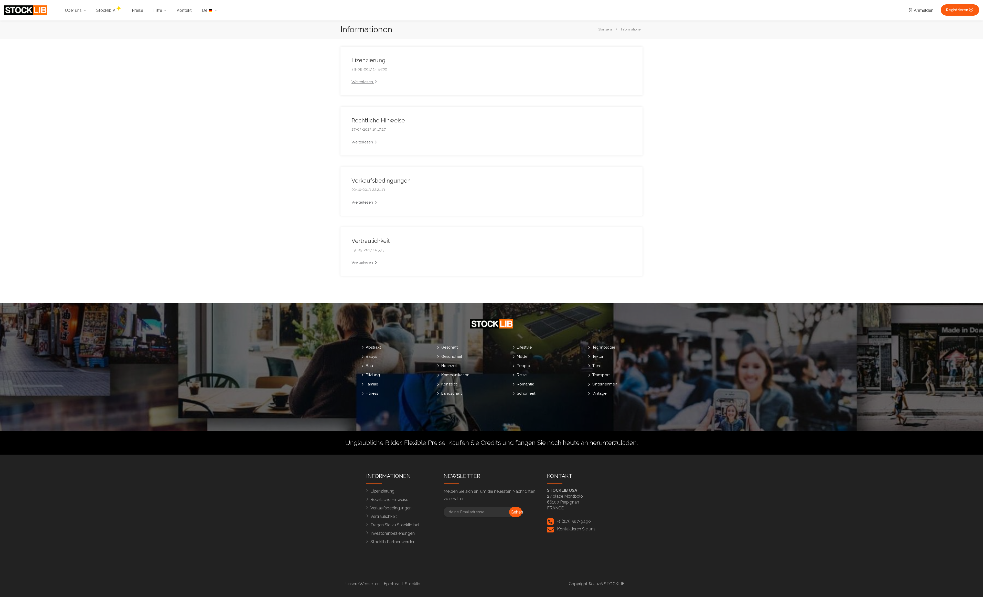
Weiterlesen (362, 82)
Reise (522, 375)
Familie (372, 384)
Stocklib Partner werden (392, 541)
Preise (137, 10)
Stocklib (412, 583)
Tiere (596, 365)
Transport (601, 375)
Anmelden (923, 10)
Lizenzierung (368, 60)
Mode (522, 356)
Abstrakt (373, 347)
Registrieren (957, 10)
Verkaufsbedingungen (381, 180)
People (523, 365)
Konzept (449, 384)
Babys (371, 356)
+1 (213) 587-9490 (574, 521)
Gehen (516, 512)
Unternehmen (604, 384)
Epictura (391, 583)
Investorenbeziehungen (392, 533)
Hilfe (157, 10)
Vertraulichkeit (370, 240)
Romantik (525, 384)
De (205, 10)
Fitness (372, 393)
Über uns (73, 10)
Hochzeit (449, 365)
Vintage (599, 393)
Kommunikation (455, 375)
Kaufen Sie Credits (474, 442)
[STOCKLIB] (25, 9)
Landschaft (451, 393)
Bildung (373, 375)
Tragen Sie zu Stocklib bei (394, 524)
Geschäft (449, 347)
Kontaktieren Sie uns (576, 529)
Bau (369, 365)
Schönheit (526, 393)
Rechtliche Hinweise (378, 120)
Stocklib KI (106, 10)
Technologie (603, 347)
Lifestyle (524, 347)
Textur (597, 356)
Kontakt (184, 10)
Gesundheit (451, 356)
